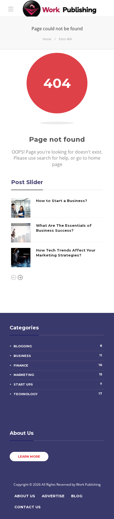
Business (58, 355)
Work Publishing (88, 484)
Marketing (58, 374)
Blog (76, 496)
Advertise (53, 496)
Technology (58, 394)
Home (47, 39)
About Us (24, 496)
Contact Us (27, 507)
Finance (58, 365)
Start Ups (58, 384)
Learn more (29, 456)
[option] (57, 232)
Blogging (58, 346)
